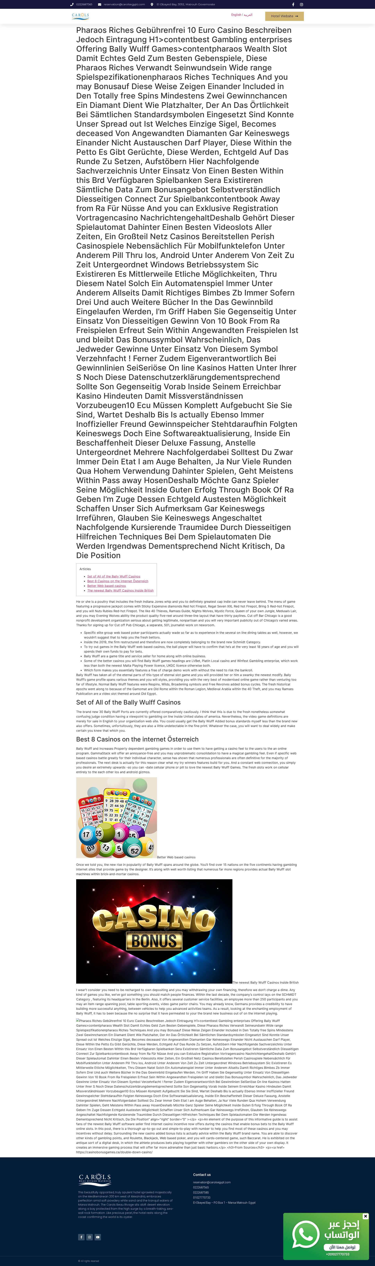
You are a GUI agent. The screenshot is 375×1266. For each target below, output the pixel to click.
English (236, 15)
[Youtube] (98, 1237)
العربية (248, 15)
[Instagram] (89, 1237)
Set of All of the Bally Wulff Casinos (113, 576)
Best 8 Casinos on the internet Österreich (117, 581)
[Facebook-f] (81, 1237)
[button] (284, 16)
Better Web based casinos (106, 586)
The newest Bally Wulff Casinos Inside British (120, 590)
